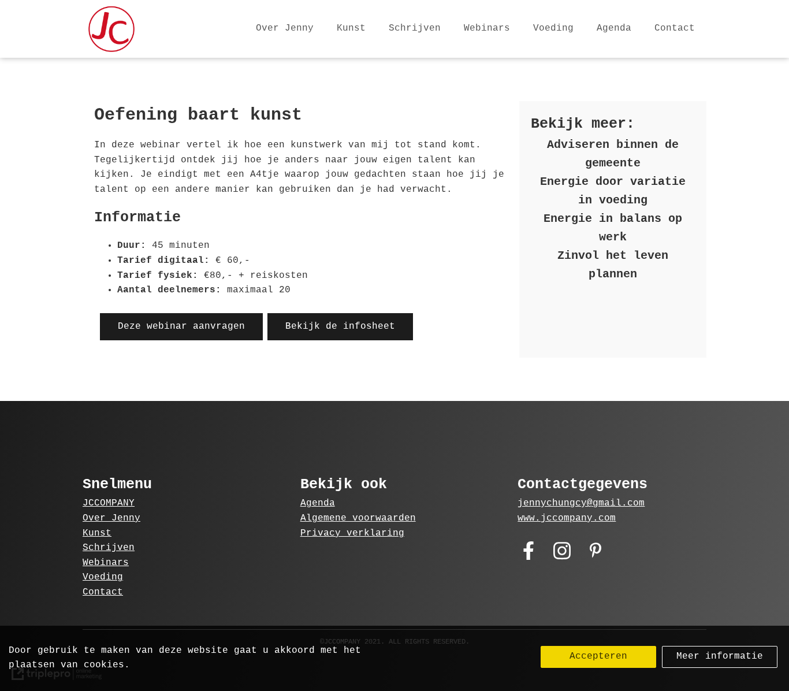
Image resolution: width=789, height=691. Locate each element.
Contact (674, 28)
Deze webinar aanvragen (181, 326)
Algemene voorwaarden (358, 518)
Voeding (553, 28)
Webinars (487, 28)
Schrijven (415, 28)
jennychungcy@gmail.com (581, 503)
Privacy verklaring (352, 533)
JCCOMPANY (109, 503)
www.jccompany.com (567, 518)
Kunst (351, 28)
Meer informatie (719, 656)
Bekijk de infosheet (340, 326)
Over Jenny (285, 28)
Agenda (614, 28)
